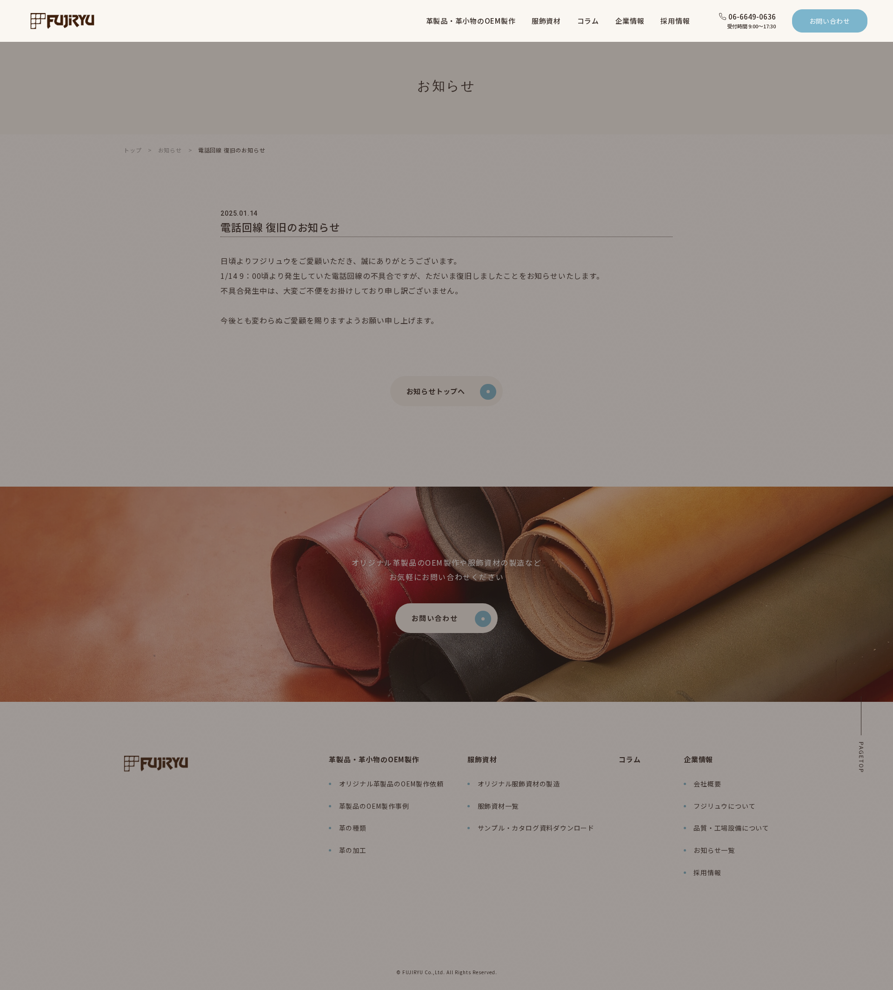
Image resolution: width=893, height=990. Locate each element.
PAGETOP (862, 757)
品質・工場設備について (731, 827)
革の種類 (352, 827)
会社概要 (707, 783)
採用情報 (707, 872)
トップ (132, 150)
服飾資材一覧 (498, 806)
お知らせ (170, 150)
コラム (629, 759)
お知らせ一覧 (714, 850)
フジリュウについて (724, 806)
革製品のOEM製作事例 (374, 806)
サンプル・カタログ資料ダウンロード (536, 827)
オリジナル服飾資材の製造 (519, 783)
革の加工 (352, 850)
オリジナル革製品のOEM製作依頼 (391, 783)
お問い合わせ (829, 21)
